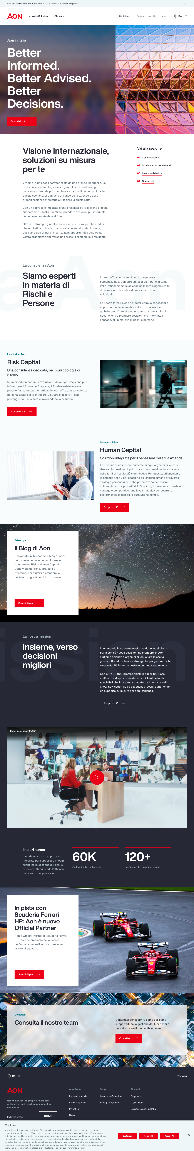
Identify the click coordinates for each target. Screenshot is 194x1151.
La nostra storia (78, 1096)
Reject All (148, 1135)
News (163, 16)
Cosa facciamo (150, 157)
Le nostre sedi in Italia (143, 1109)
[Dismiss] (185, 3)
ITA (182, 16)
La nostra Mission (152, 173)
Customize (127, 1135)
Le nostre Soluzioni (38, 16)
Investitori (152, 16)
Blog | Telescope (109, 1102)
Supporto (136, 1096)
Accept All (169, 1135)
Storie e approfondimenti (156, 165)
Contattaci (124, 16)
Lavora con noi (77, 1102)
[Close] (189, 1135)
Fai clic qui (47, 3)
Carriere (140, 16)
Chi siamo (59, 16)
